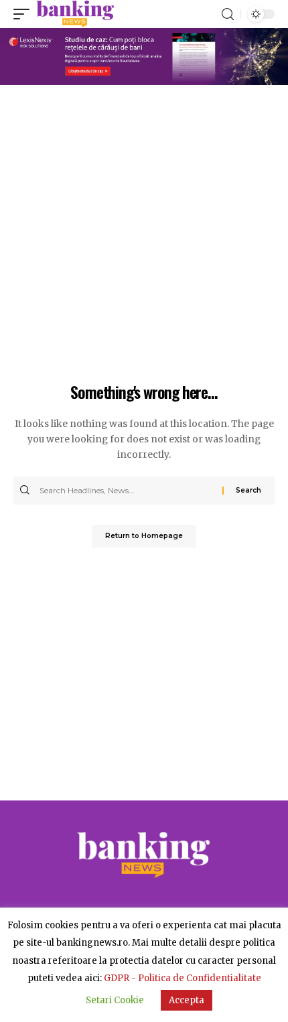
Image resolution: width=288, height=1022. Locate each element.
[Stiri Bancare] (75, 14)
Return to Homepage (144, 535)
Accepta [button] (186, 1000)
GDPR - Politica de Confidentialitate (182, 978)
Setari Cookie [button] (115, 1000)
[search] (227, 14)
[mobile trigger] (24, 14)
